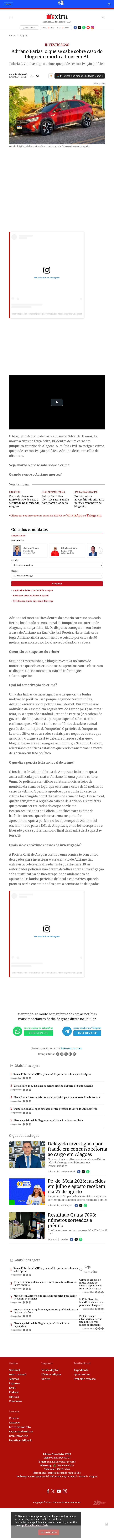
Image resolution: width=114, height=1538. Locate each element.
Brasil (12, 1387)
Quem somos (82, 1374)
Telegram (94, 515)
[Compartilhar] (50, 75)
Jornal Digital (29, 27)
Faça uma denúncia (21, 1431)
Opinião (14, 1396)
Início (12, 35)
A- (32, 76)
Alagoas (23, 35)
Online (13, 1363)
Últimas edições (51, 1374)
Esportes (14, 1383)
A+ (38, 76)
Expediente (81, 1370)
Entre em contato (20, 1427)
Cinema (14, 1418)
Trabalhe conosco (85, 1379)
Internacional (17, 1374)
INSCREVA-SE (38, 1033)
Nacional (14, 1370)
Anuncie (14, 1422)
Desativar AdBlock (20, 1440)
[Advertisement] (57, 351)
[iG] (60, 2)
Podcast (14, 1392)
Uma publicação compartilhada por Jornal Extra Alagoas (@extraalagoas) (47, 314)
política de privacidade (35, 1525)
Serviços (14, 1411)
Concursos (15, 1401)
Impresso (47, 1363)
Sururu (45, 1379)
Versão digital (50, 1370)
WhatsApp (74, 515)
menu (8, 4)
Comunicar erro (18, 1436)
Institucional (82, 1363)
